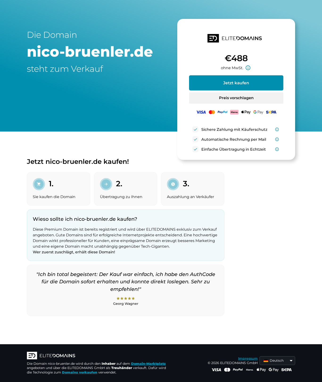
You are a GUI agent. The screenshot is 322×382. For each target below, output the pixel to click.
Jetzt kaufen (236, 83)
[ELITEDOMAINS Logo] (97, 356)
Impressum (248, 358)
